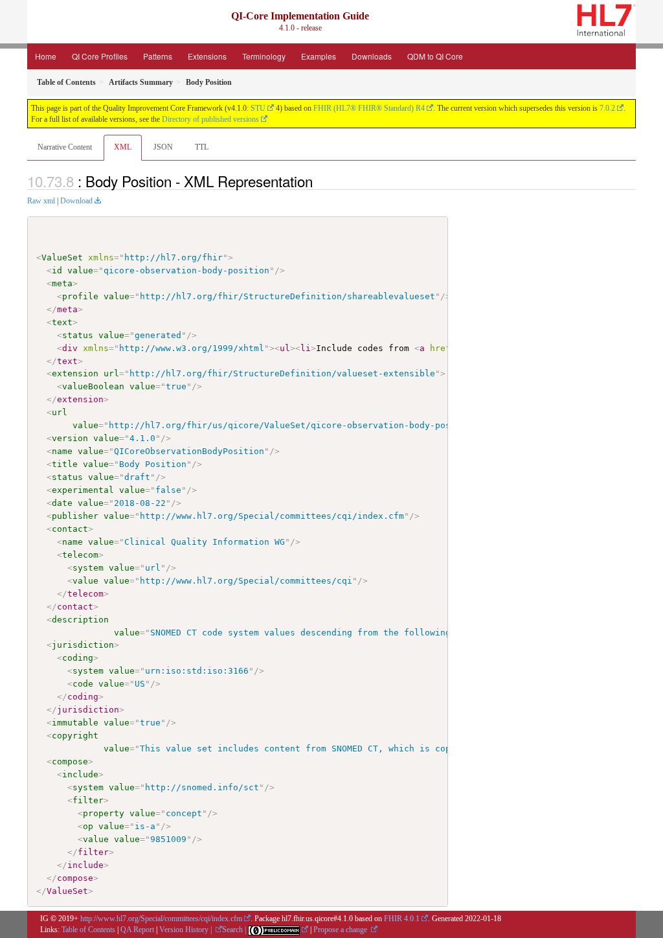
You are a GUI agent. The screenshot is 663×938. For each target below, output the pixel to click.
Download (76, 200)
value (80, 270)
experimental (83, 490)
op (88, 826)
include (80, 774)
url (111, 373)
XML (122, 147)
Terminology (264, 56)
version (70, 438)
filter (88, 800)
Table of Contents (88, 929)
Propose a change (341, 929)
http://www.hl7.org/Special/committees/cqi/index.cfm (161, 918)
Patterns (157, 56)
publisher (75, 516)
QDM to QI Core (435, 56)
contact (70, 529)
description (80, 619)
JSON (163, 147)
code (83, 684)
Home (45, 56)
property (103, 813)
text (62, 322)
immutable (75, 722)
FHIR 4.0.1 (402, 918)
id (57, 270)
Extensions (207, 56)
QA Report (137, 929)
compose (70, 761)
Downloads (372, 56)
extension (75, 373)
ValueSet (62, 257)
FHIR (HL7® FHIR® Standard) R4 (369, 108)
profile (80, 296)
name (62, 451)
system (88, 568)
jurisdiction (83, 645)
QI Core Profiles (100, 56)
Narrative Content (65, 147)
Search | (235, 929)
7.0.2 (607, 108)
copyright (75, 735)
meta (62, 283)
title (65, 464)
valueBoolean (93, 386)
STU (258, 108)
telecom (80, 555)
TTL (201, 147)
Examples (318, 56)
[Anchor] (320, 181)
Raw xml (41, 200)
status (77, 335)
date (62, 503)
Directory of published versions (210, 119)
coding (77, 658)
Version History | (186, 929)
